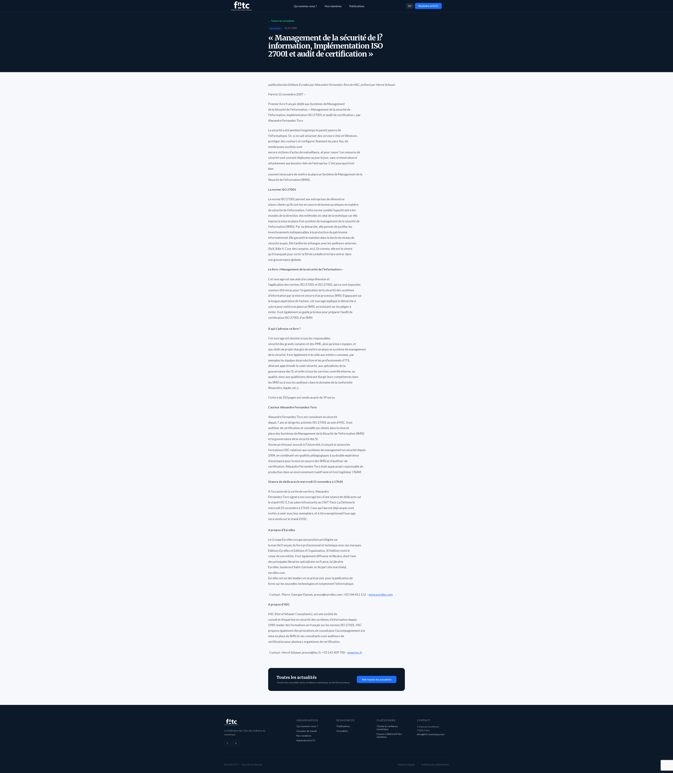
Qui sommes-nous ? (305, 6)
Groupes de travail (306, 730)
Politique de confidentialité (435, 764)
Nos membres (333, 6)
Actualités (342, 730)
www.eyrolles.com (381, 594)
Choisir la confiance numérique (387, 728)
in (236, 743)
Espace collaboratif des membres (389, 735)
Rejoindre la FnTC (428, 6)
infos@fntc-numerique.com (430, 734)
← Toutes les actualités (281, 20)
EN (409, 6)
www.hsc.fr (354, 652)
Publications (356, 6)
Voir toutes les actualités (377, 679)
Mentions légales (406, 764)
